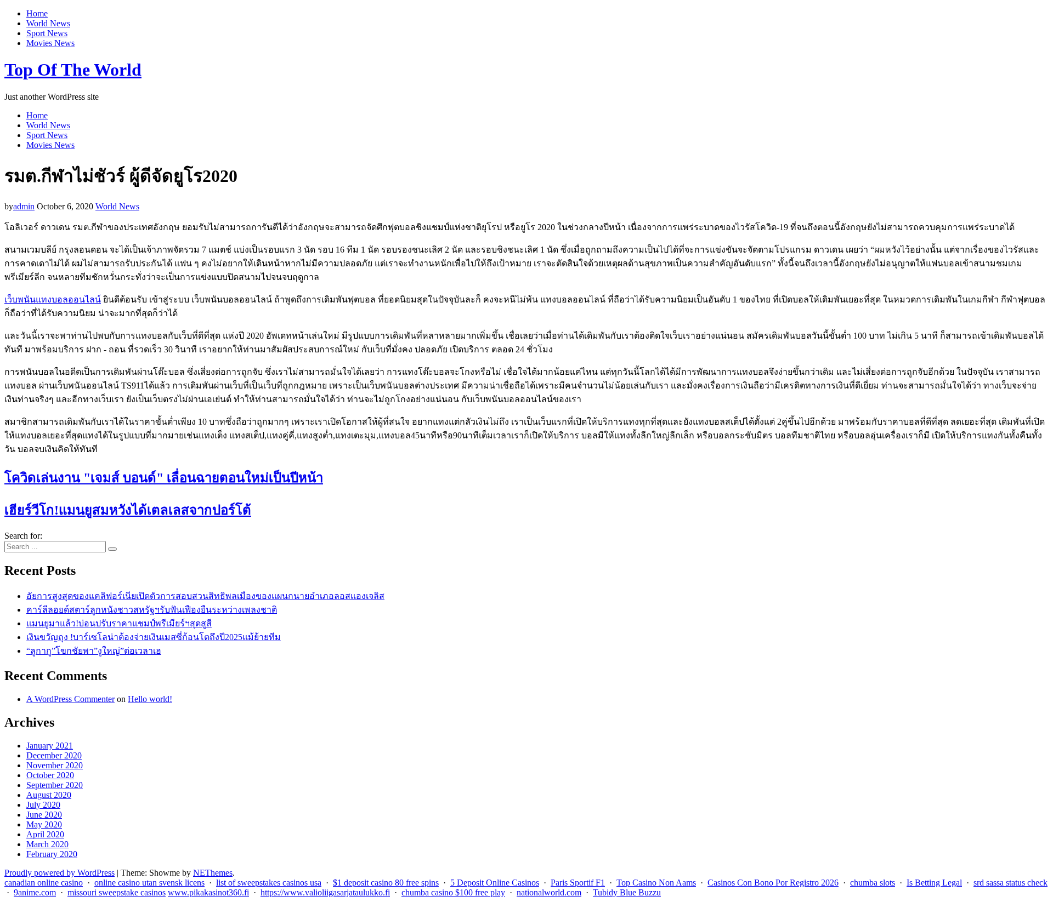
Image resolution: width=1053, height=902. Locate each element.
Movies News (50, 43)
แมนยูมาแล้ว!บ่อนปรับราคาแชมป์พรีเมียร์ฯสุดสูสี (119, 623)
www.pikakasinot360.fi (208, 892)
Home (37, 13)
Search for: (23, 535)
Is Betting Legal (934, 882)
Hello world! (150, 699)
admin (24, 206)
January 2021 (49, 745)
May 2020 (44, 824)
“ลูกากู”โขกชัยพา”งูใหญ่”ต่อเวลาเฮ (93, 650)
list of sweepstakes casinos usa (268, 882)
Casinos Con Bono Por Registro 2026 (773, 882)
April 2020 (45, 834)
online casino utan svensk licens (149, 882)
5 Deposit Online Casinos (494, 882)
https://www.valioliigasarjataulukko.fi (325, 892)
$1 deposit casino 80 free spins (386, 882)
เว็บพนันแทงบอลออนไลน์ (52, 299)
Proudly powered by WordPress (59, 872)
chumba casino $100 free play (453, 892)
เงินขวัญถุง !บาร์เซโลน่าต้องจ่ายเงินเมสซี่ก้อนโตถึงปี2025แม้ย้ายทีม (153, 637)
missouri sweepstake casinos (116, 892)
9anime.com (35, 892)
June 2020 (44, 814)
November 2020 (54, 765)
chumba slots (872, 882)
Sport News (46, 33)
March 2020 (47, 844)
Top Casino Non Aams (656, 882)
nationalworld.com (549, 892)
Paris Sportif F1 (578, 882)
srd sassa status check (1010, 882)
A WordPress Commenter (70, 699)
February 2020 (51, 854)
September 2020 (54, 785)
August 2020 (48, 795)
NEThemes (213, 872)
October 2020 (50, 775)
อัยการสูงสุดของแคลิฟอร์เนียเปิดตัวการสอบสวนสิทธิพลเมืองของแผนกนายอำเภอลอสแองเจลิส (205, 596)
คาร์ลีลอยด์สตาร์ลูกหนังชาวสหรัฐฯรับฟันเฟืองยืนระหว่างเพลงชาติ (151, 609)
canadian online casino (43, 882)
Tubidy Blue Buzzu (627, 892)
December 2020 (54, 755)
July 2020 (43, 804)
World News (48, 23)
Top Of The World (72, 69)
